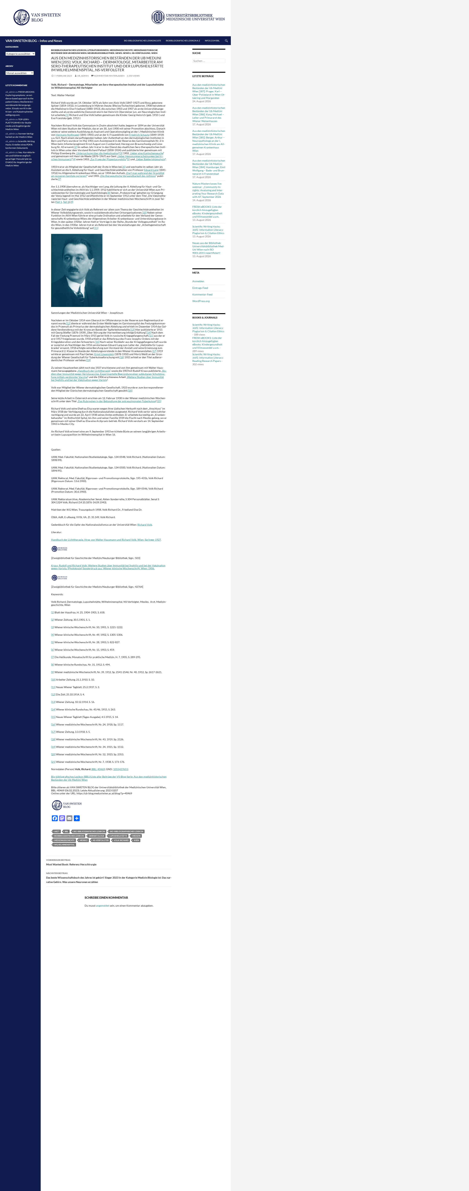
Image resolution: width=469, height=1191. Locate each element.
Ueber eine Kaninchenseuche (146, 153)
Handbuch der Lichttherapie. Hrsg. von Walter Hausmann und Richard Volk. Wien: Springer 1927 (106, 539)
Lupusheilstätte (118, 836)
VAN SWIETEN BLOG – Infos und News (33, 41)
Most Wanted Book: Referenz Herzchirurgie (71, 862)
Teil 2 (66, 201)
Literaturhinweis (98, 50)
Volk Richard (121, 840)
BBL (66, 831)
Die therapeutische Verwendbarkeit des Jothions (128, 175)
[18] (122, 357)
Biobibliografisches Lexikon (68, 50)
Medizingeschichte (121, 50)
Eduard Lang (151, 169)
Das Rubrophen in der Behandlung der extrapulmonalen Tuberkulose (117, 401)
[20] (130, 390)
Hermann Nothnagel (67, 134)
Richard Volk (144, 524)
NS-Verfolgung (141, 53)
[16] (97, 341)
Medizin (136, 836)
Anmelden (198, 281)
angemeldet (102, 905)
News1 (127, 53)
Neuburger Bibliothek (101, 53)
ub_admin (83, 75)
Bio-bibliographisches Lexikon (126, 831)
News (118, 53)
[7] (59, 179)
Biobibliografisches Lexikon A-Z (183, 40)
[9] (71, 201)
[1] (52, 612)
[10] (144, 212)
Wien (154, 53)
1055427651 (120, 769)
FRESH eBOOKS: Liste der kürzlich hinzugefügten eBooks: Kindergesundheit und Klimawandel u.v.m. (207, 211)
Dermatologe (96, 836)
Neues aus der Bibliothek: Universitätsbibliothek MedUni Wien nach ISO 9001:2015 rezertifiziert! (208, 247)
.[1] (67, 114)
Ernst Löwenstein (104, 354)
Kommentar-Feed (202, 294)
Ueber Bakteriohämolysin (150, 159)
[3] (121, 153)
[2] (75, 147)
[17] (154, 351)
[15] (151, 335)
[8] (109, 192)
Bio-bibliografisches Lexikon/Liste (142, 40)
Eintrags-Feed (200, 287)
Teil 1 (59, 201)
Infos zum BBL (212, 40)
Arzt (57, 831)
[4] (74, 159)
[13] (132, 329)
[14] (149, 332)
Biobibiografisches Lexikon (69, 836)
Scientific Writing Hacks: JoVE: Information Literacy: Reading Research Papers (208, 357)
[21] (159, 401)
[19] (88, 360)
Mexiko (84, 840)
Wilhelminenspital (64, 844)
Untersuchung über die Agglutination (98, 153)
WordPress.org (201, 301)
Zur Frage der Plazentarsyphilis (108, 159)
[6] (123, 166)
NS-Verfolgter (101, 840)
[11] (96, 227)
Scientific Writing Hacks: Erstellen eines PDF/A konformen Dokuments (20, 144)
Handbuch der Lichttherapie (94, 370)
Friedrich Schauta (139, 134)
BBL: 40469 (98, 769)
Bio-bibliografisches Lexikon (89, 831)
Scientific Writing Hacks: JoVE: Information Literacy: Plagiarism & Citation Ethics (208, 230)
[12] (68, 323)
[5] (128, 159)
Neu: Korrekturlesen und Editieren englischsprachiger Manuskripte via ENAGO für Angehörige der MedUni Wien (20, 159)
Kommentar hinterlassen (109, 75)
